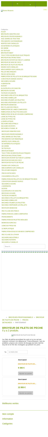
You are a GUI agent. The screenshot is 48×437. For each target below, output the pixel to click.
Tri (5, 352)
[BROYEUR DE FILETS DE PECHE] (10, 360)
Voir (36, 373)
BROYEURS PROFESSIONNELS (21, 317)
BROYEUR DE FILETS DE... (27, 364)
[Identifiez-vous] (41, 3)
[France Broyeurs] (10, 11)
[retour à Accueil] (3, 317)
